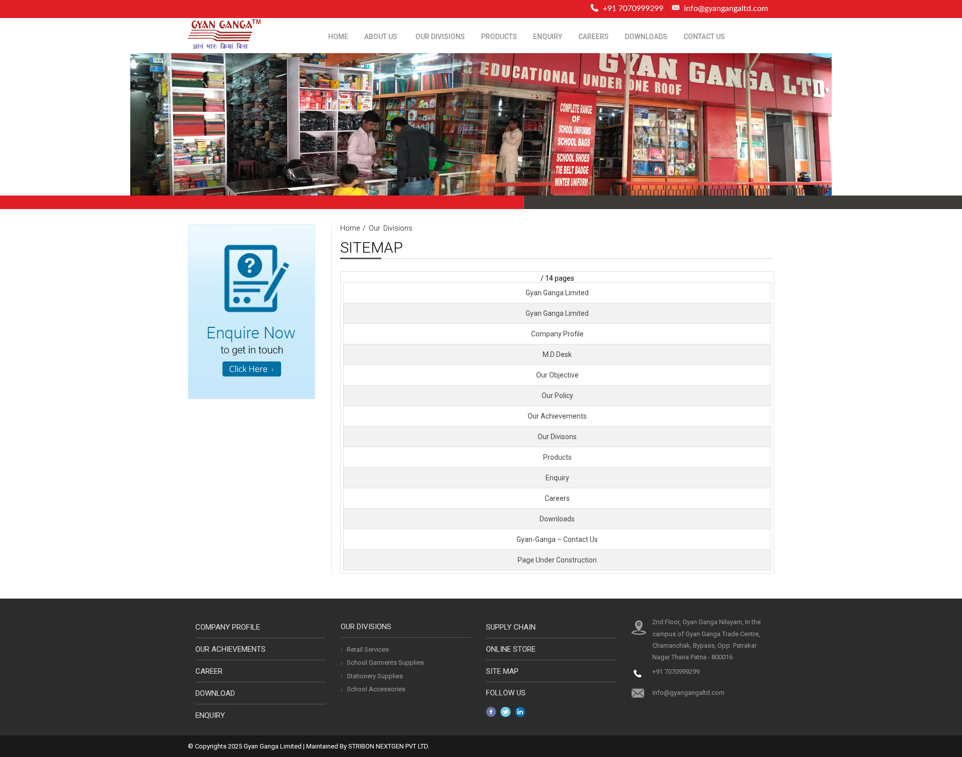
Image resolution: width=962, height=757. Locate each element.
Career (208, 671)
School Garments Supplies (385, 662)
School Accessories (376, 689)
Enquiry (547, 37)
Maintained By (326, 746)
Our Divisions (440, 37)
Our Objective (557, 375)
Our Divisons (557, 437)
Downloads (646, 37)
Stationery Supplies (375, 676)
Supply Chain (511, 627)
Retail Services (368, 649)
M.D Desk (557, 354)
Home (338, 37)
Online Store (511, 649)
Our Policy (557, 396)
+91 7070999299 (675, 671)
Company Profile (557, 334)
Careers (593, 37)
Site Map (502, 671)
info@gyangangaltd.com (726, 9)
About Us (380, 37)
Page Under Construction (557, 560)
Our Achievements (557, 416)
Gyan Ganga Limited (557, 293)
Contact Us (704, 37)
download (215, 693)
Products (499, 37)
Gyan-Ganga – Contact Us (557, 539)
